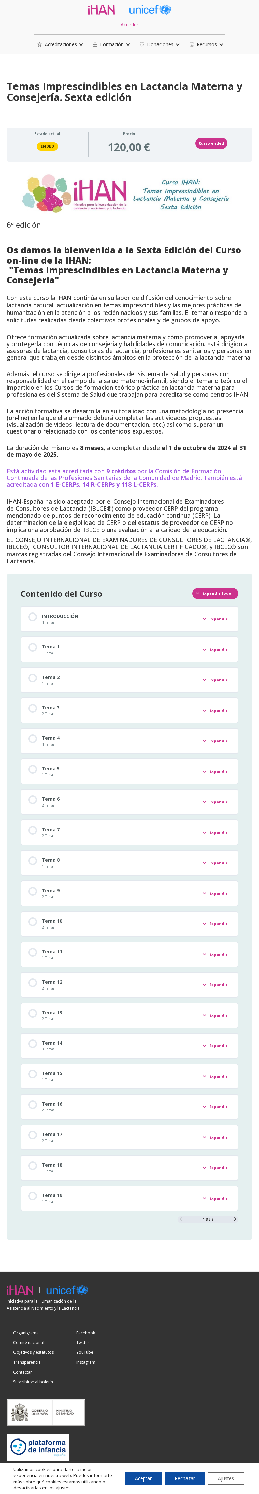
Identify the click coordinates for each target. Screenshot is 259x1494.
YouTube (84, 1352)
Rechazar (185, 1478)
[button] (57, 44)
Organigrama (26, 1333)
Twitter (82, 1342)
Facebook (85, 1333)
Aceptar (143, 1478)
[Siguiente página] (235, 1219)
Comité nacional (28, 1342)
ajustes (63, 1488)
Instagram (85, 1362)
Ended (47, 146)
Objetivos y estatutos (33, 1352)
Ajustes (226, 1478)
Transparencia (27, 1362)
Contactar (22, 1372)
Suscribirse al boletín (33, 1382)
